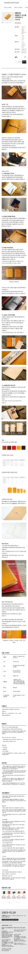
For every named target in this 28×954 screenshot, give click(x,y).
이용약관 (10, 925)
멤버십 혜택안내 (15, 919)
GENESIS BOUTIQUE (11, 3)
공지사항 (3, 919)
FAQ (10, 919)
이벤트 (7, 919)
